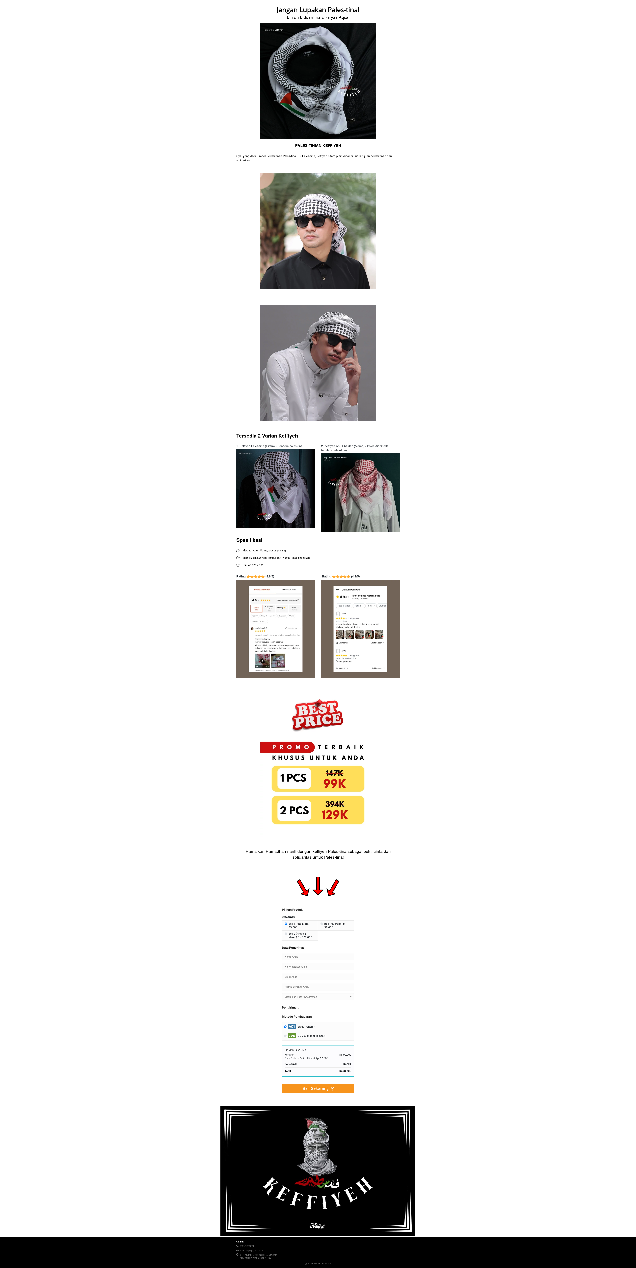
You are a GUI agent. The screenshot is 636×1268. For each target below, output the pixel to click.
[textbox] (318, 996)
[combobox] (318, 996)
